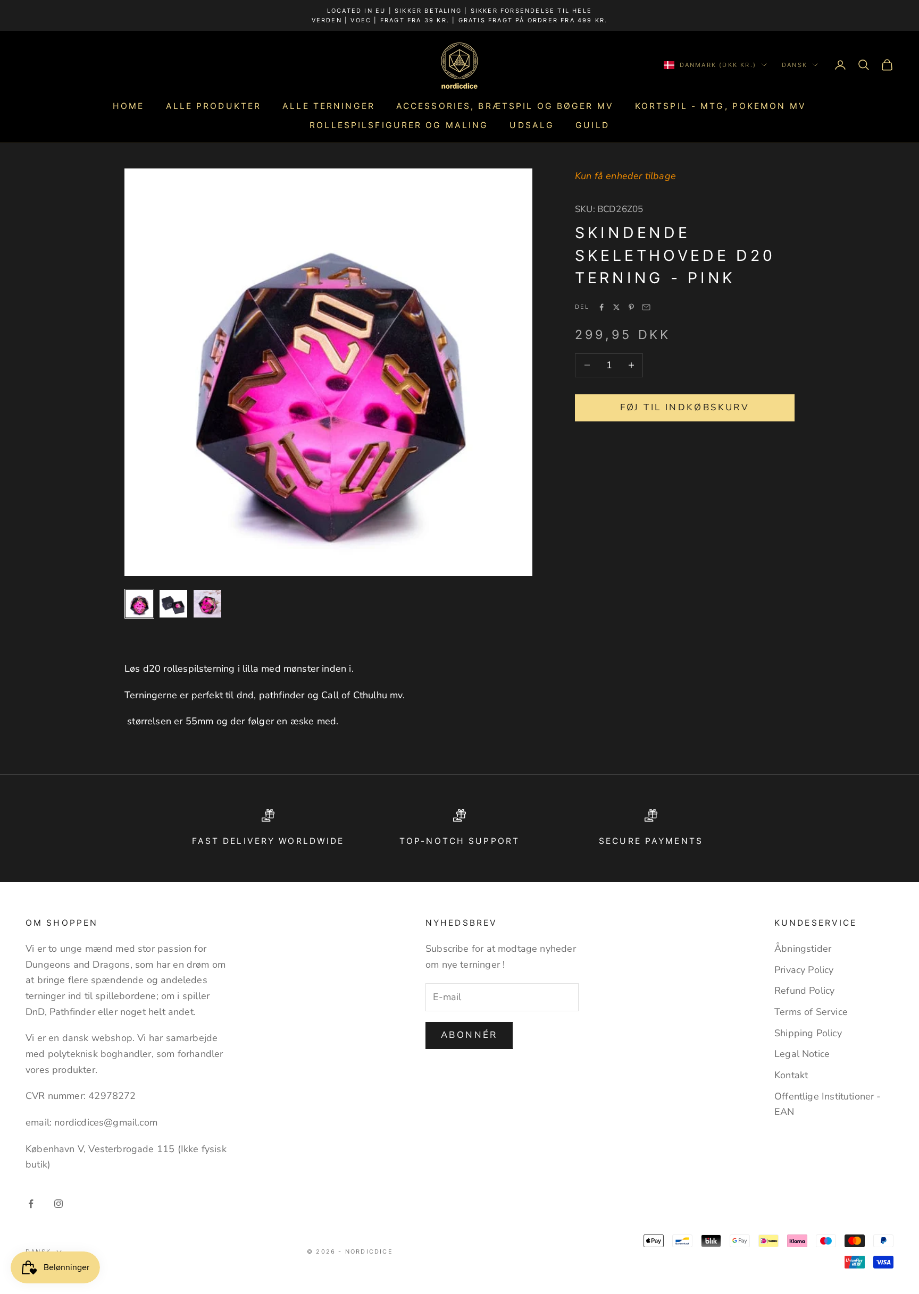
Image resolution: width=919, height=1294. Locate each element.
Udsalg (531, 125)
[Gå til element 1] (139, 604)
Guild (592, 125)
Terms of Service (811, 1011)
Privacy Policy (804, 969)
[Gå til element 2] (173, 604)
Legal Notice (802, 1053)
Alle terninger (328, 106)
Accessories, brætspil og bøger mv (505, 106)
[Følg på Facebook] (31, 1203)
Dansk (794, 65)
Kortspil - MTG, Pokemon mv (720, 106)
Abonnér (469, 1035)
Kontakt (791, 1075)
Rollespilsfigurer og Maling (399, 125)
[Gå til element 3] (207, 604)
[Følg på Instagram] (58, 1203)
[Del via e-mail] (646, 307)
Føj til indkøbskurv (685, 407)
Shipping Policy (808, 1033)
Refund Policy (804, 990)
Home (128, 106)
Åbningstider (802, 948)
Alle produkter (214, 106)
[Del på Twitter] (616, 307)
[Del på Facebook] (601, 307)
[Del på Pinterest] (631, 307)
